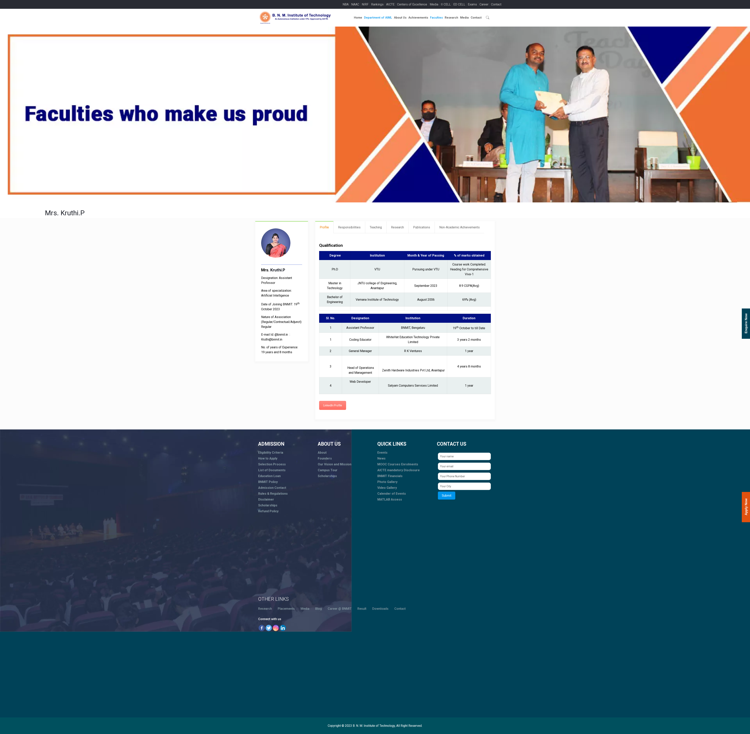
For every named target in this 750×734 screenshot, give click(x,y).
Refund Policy (268, 511)
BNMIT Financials (390, 476)
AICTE (390, 4)
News (381, 458)
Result (361, 609)
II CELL (446, 4)
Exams (472, 4)
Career (483, 4)
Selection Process (272, 464)
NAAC (355, 4)
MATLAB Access (389, 499)
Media (434, 4)
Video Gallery (387, 488)
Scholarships (267, 505)
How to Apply (267, 458)
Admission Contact (272, 488)
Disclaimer (266, 499)
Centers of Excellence (412, 4)
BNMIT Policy (268, 482)
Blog (318, 609)
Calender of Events (391, 493)
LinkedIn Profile (332, 405)
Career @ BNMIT (340, 609)
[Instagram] (276, 628)
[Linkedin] (283, 628)
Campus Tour (328, 470)
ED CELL (459, 4)
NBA (346, 4)
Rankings (377, 4)
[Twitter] (269, 628)
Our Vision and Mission (334, 464)
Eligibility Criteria (270, 452)
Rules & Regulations (273, 493)
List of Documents (272, 470)
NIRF (365, 4)
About (322, 452)
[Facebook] (262, 628)
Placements (286, 609)
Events (382, 452)
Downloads (380, 609)
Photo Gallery (387, 482)
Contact (496, 4)
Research (265, 609)
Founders (325, 458)
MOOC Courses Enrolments (397, 464)
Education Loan (269, 476)
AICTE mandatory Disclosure (398, 470)
